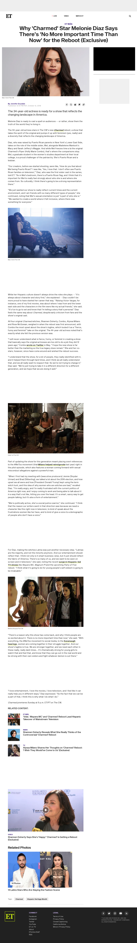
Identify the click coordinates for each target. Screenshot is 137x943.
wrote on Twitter (35, 345)
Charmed (19, 899)
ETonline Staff (34, 932)
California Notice (59, 924)
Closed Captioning (60, 922)
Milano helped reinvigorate (51, 464)
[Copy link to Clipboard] (83, 105)
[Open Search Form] (130, 16)
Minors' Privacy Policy (61, 927)
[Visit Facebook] (103, 913)
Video (66, 16)
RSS (30, 935)
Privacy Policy (58, 919)
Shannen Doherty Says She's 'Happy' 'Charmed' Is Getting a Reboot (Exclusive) (42, 838)
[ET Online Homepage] (9, 16)
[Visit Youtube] (121, 913)
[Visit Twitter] (109, 913)
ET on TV (32, 927)
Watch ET (80, 16)
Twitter (31, 922)
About (31, 929)
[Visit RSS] (126, 913)
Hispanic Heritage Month (37, 899)
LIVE (55, 16)
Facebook (33, 916)
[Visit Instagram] (115, 913)
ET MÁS (68, 24)
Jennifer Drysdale (18, 104)
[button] (45, 810)
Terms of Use (58, 916)
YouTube (32, 924)
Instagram (33, 919)
